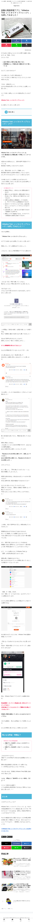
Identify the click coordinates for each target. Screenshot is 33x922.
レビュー (10, 836)
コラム (4, 836)
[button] (27, 45)
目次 (9, 112)
